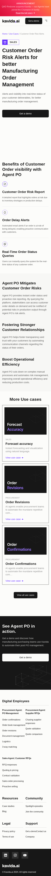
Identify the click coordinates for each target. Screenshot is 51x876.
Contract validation (11, 775)
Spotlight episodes (34, 806)
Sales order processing (13, 781)
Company (30, 837)
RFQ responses (9, 765)
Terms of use (8, 837)
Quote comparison (34, 734)
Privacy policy (8, 831)
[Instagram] (15, 855)
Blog (4, 811)
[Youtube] (25, 855)
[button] (46, 21)
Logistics (6, 741)
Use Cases (14, 34)
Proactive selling (10, 786)
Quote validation (33, 729)
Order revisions (9, 730)
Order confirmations (11, 720)
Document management (13, 736)
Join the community (34, 812)
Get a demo (31, 831)
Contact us (41, 831)
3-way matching (9, 747)
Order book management (13, 725)
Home (4, 34)
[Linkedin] (5, 855)
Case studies (8, 806)
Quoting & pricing (10, 770)
